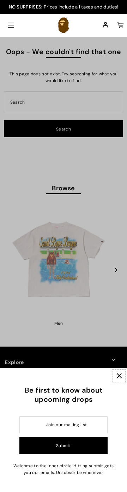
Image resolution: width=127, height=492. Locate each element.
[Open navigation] (11, 25)
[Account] (105, 25)
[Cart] (120, 25)
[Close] (119, 376)
